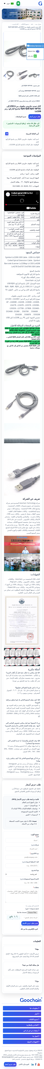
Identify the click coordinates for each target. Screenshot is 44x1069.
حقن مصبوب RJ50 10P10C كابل (30, 86)
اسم (37, 836)
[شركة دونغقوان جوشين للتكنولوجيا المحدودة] (40, 3)
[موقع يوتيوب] (38, 1064)
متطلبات (36, 887)
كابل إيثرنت (15, 24)
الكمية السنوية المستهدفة (29, 879)
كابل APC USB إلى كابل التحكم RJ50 (29, 96)
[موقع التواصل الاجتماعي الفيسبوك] (35, 1064)
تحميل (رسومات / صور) (32, 909)
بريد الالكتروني (34, 853)
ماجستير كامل (16, 1059)
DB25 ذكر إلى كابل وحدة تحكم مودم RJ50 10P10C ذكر (24, 101)
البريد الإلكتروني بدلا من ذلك (29, 929)
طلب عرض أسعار (34, 117)
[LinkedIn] (32, 1064)
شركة (35, 845)
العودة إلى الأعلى (24, 1064)
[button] (24, 17)
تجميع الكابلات (25, 24)
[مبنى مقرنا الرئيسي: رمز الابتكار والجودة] (22, 14)
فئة (32, 24)
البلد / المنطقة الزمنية (30, 862)
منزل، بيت (38, 24)
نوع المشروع (35, 870)
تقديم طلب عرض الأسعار (30, 923)
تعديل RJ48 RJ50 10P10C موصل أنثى (29, 91)
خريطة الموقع (30, 1059)
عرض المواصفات (21, 117)
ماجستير (23, 1059)
